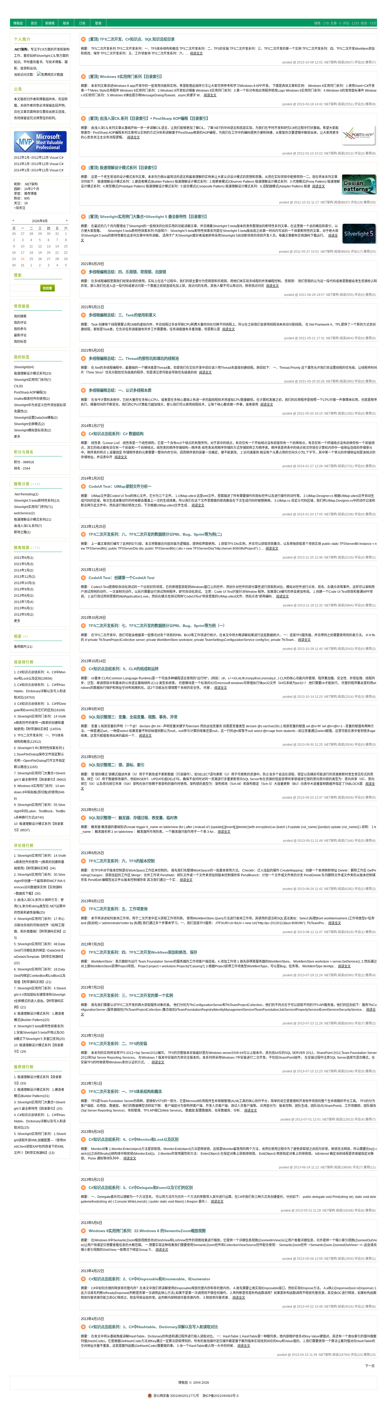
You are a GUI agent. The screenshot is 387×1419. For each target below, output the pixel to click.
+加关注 (19, 208)
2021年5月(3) (23, 564)
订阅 (82, 23)
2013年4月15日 (92, 1319)
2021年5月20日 (92, 350)
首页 (34, 23)
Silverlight (24, 367)
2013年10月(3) (24, 583)
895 (27, 198)
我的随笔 (20, 316)
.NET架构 (31, 184)
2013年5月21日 (92, 1180)
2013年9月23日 (92, 757)
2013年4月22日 (92, 1271)
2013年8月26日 (92, 853)
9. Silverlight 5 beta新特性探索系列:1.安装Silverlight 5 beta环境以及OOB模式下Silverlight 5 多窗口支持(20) (39, 1032)
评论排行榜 (24, 846)
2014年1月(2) (23, 570)
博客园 (18, 23)
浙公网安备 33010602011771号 (176, 1396)
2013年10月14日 (93, 661)
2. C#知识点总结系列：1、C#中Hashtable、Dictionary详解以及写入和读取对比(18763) (40, 691)
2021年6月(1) (23, 558)
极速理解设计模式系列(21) (32, 519)
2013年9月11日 (92, 810)
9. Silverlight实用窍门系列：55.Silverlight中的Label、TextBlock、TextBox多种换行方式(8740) (39, 811)
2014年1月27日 (92, 426)
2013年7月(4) (23, 602)
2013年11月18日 (93, 570)
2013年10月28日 (93, 618)
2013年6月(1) (23, 608)
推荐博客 (30, 194)
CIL (18, 386)
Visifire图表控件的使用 (32, 399)
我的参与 (20, 329)
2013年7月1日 (91, 1084)
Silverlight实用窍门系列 (32, 380)
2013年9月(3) (23, 589)
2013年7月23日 (92, 987)
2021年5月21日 (92, 307)
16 (26, 203)
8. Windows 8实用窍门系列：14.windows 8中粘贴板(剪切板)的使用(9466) (39, 792)
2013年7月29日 (92, 944)
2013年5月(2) (23, 614)
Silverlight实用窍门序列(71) (33, 507)
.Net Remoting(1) (26, 494)
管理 (98, 23)
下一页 (370, 1366)
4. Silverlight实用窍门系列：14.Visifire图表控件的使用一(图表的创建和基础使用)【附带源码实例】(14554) (40, 723)
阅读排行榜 (24, 662)
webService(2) (24, 513)
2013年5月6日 (91, 1223)
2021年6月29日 (92, 264)
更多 (17, 437)
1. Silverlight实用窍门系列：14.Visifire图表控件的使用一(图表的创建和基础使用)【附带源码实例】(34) (40, 862)
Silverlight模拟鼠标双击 (32, 430)
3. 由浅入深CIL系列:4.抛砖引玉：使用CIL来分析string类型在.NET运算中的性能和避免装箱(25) (40, 906)
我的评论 (20, 323)
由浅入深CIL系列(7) (28, 526)
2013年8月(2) (23, 596)
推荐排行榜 (24, 1067)
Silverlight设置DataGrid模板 (36, 418)
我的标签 (20, 341)
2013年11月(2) (24, 577)
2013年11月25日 (93, 527)
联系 (66, 23)
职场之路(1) (22, 532)
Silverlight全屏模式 (29, 424)
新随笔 (50, 23)
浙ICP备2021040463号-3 (220, 1396)
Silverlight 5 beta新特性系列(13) (36, 500)
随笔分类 (22, 484)
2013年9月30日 (92, 709)
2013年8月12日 (92, 901)
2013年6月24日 (92, 1132)
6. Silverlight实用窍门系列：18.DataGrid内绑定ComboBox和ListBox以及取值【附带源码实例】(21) (40, 976)
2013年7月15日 (92, 1036)
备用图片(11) (23, 647)
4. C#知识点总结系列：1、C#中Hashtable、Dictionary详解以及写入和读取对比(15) (40, 1121)
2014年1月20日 (92, 478)
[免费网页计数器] (50, 75)
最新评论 (20, 335)
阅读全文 (196, 53)
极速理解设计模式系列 (32, 373)
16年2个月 (31, 189)
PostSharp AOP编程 (30, 392)
